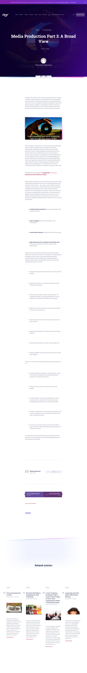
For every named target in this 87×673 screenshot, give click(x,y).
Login (74, 14)
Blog (49, 14)
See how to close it (64, 2)
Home (16, 14)
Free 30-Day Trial (80, 14)
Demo (40, 14)
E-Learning (47, 30)
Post (44, 76)
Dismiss (85, 2)
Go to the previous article (33, 494)
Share (39, 76)
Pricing (36, 14)
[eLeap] (5, 15)
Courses (26, 14)
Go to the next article (52, 494)
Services (31, 14)
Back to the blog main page (30, 503)
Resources (44, 14)
